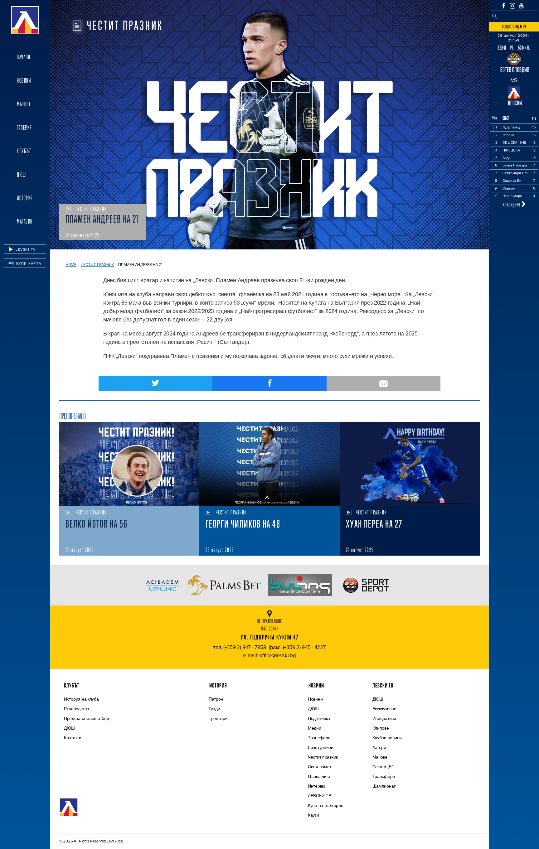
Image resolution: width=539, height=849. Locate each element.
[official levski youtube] (521, 5)
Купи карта (28, 263)
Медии (314, 728)
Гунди (214, 709)
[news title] (129, 464)
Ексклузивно (384, 709)
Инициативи (384, 718)
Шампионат (384, 786)
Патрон (216, 699)
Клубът (24, 150)
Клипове (380, 728)
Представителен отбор (86, 718)
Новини (24, 80)
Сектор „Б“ (382, 767)
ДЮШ (21, 174)
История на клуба (81, 699)
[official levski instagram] (512, 5)
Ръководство (76, 709)
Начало (23, 57)
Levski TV (25, 249)
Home (71, 264)
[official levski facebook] (504, 5)
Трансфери (319, 738)
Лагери (379, 747)
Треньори (218, 718)
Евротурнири (320, 747)
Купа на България (325, 805)
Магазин (25, 221)
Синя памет (319, 767)
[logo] (25, 20)
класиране (512, 204)
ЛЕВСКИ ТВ (319, 796)
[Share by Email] (383, 383)
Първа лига (319, 776)
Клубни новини (387, 738)
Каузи (313, 815)
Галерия (24, 127)
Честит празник (97, 264)
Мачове (24, 104)
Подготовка (319, 718)
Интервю (316, 786)
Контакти (72, 738)
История (25, 198)
